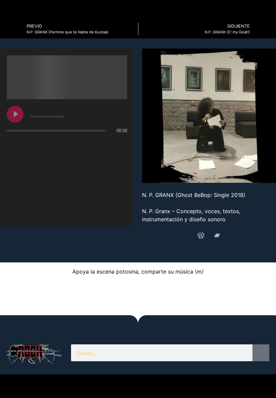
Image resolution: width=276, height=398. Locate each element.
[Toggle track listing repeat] (40, 144)
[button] (13, 294)
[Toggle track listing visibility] (120, 144)
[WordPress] (201, 235)
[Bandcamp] (217, 235)
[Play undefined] (15, 114)
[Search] (260, 352)
